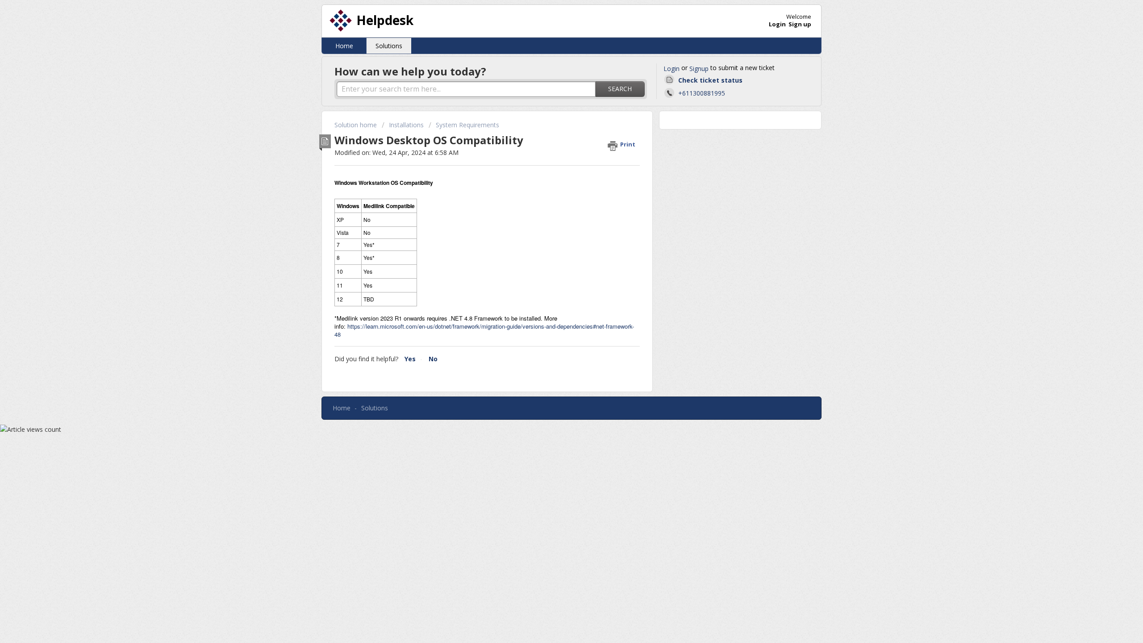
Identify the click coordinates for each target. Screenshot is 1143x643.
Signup (699, 68)
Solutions (388, 46)
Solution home (356, 125)
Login (671, 68)
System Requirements (467, 125)
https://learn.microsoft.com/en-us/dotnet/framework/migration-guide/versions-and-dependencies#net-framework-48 (484, 330)
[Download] (555, 207)
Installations (406, 125)
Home (344, 46)
